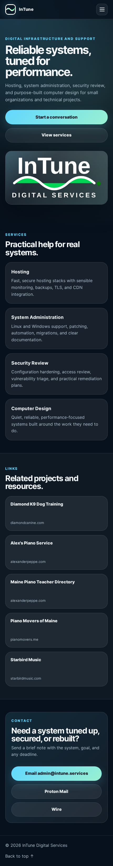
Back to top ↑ (19, 856)
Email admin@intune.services (56, 773)
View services (56, 134)
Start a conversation (56, 117)
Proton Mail (56, 791)
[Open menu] (102, 9)
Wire (57, 809)
